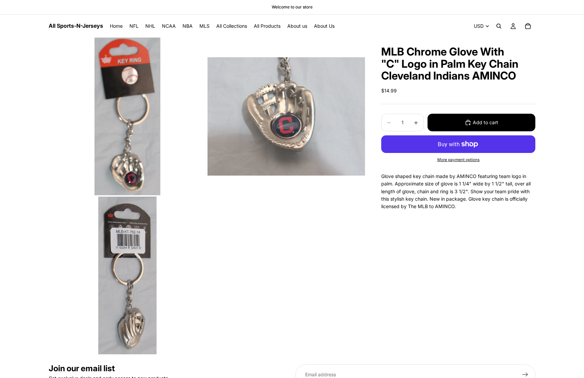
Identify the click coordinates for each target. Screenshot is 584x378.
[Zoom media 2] (286, 116)
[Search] (498, 26)
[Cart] (527, 26)
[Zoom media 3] (127, 275)
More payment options (458, 159)
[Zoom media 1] (127, 116)
